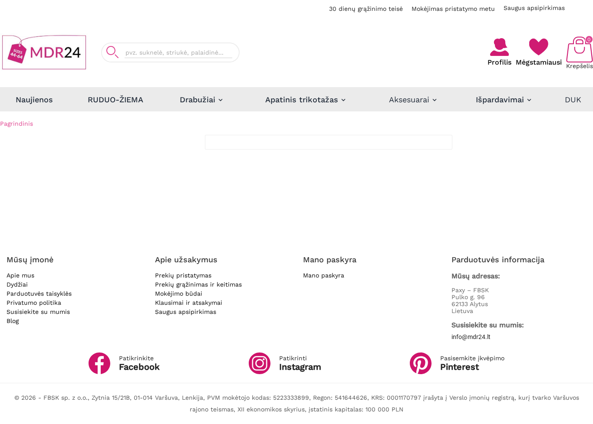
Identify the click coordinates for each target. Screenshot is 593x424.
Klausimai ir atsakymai (188, 302)
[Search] (112, 52)
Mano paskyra (323, 275)
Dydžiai (17, 284)
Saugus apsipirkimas (534, 7)
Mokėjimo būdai (178, 293)
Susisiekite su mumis (38, 311)
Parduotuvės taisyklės (39, 293)
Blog (13, 320)
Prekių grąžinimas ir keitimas (198, 284)
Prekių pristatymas (183, 275)
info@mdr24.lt (471, 336)
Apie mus (20, 275)
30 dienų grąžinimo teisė (366, 8)
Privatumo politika (34, 302)
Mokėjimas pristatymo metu (453, 8)
